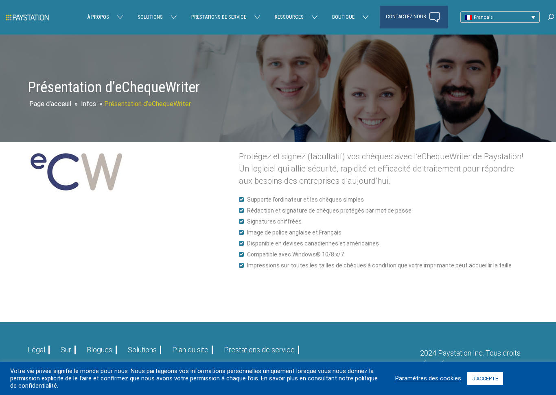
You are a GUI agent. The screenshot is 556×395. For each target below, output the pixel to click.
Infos (88, 104)
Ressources (289, 17)
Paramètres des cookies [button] (428, 378)
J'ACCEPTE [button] (485, 378)
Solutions (150, 17)
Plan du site (190, 349)
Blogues (99, 349)
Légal (36, 349)
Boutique (343, 17)
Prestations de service (218, 17)
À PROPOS (98, 17)
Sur (66, 349)
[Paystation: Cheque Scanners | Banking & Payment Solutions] (27, 17)
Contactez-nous (406, 16)
